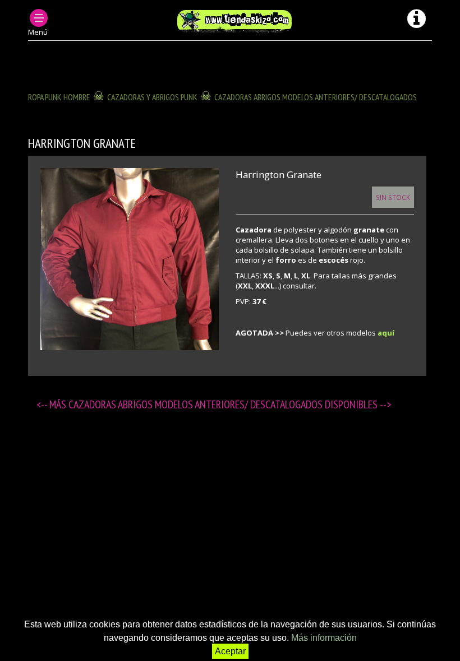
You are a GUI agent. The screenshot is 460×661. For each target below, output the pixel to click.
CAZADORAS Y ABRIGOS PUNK (152, 97)
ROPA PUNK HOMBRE (59, 97)
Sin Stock (393, 197)
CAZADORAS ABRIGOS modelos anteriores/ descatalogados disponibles (224, 404)
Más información (324, 638)
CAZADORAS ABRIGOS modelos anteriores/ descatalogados (315, 97)
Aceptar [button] (230, 651)
